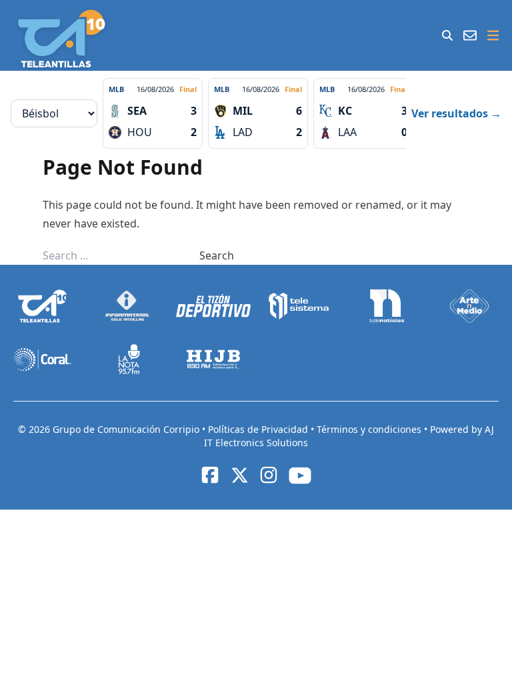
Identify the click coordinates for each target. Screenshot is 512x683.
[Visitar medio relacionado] (42, 306)
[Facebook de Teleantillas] (210, 475)
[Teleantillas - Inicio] (61, 39)
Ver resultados (456, 113)
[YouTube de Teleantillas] (300, 476)
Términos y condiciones (370, 429)
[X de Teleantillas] (239, 475)
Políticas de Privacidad (259, 429)
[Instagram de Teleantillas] (269, 475)
